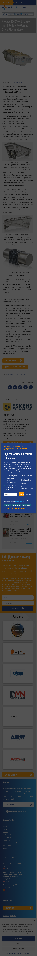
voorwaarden (19, 501)
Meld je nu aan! (21, 494)
